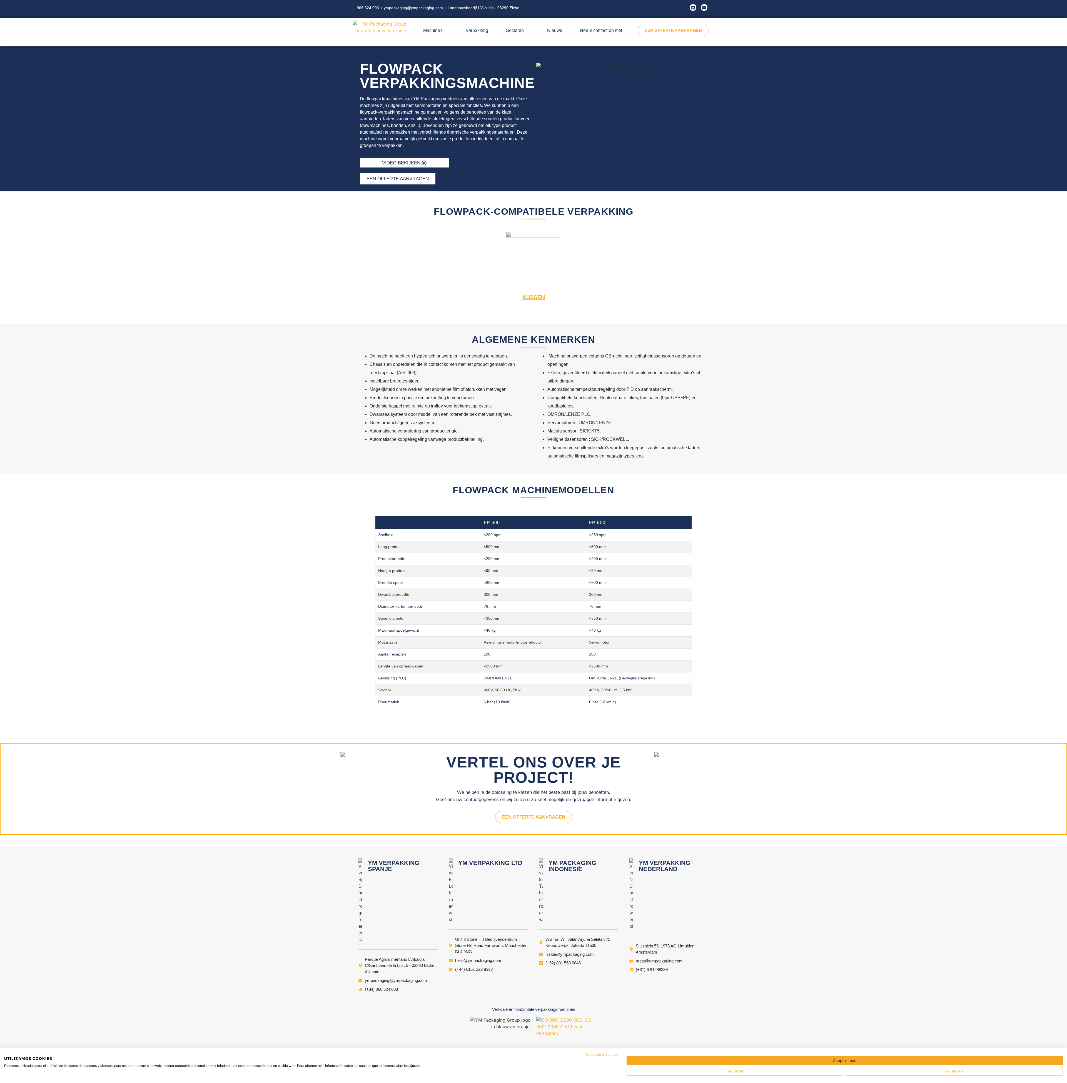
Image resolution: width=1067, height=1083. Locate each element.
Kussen (533, 297)
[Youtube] (704, 7)
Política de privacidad (601, 1054)
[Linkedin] (693, 7)
